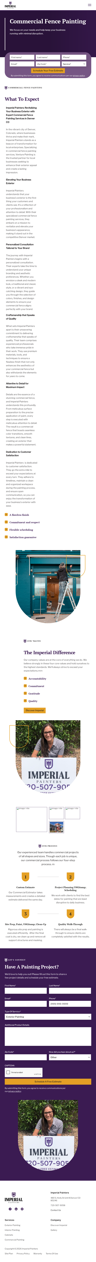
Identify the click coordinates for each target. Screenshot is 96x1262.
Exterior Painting (12, 1225)
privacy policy (79, 75)
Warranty (37, 1253)
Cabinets (9, 1235)
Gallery (54, 1230)
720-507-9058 (58, 1205)
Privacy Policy (23, 1253)
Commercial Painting (14, 1240)
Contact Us (56, 1210)
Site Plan (9, 1253)
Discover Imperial (35, 710)
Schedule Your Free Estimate (48, 70)
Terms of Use (52, 1253)
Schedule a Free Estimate (48, 1081)
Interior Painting (12, 1230)
